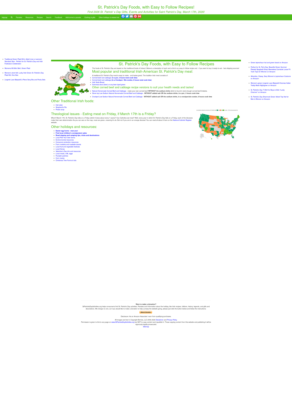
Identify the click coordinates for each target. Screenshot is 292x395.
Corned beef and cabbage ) (122, 80)
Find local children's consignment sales (71, 133)
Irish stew (59, 105)
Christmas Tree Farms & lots (66, 160)
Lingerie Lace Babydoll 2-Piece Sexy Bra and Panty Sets (25, 79)
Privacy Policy (172, 320)
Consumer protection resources (67, 142)
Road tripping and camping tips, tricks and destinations (77, 135)
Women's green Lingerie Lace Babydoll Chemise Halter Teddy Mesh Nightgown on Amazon (271, 84)
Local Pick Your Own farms (65, 137)
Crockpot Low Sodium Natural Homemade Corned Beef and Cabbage (117, 96)
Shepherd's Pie (61, 107)
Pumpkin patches (62, 156)
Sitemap (146, 326)
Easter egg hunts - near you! (67, 131)
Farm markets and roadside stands (68, 144)
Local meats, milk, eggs (64, 153)
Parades (19, 17)
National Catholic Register (182, 120)
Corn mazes (60, 158)
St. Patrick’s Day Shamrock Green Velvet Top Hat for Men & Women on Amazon (270, 98)
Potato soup (60, 109)
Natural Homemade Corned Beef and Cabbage (109, 91)
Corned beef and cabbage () (115, 78)
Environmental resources (65, 140)
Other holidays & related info (109, 17)
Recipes (40, 17)
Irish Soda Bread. (98, 82)
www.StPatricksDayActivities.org (122, 322)
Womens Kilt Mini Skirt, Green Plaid (17, 68)
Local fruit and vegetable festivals (68, 147)
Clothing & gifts (89, 17)
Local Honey (60, 149)
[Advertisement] (146, 42)
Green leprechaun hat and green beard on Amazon (269, 62)
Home (4, 17)
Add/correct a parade (73, 17)
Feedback (58, 17)
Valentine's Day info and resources (68, 151)
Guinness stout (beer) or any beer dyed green (108, 84)
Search (48, 17)
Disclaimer (159, 320)
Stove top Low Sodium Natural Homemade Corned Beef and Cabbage (117, 93)
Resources (29, 17)
